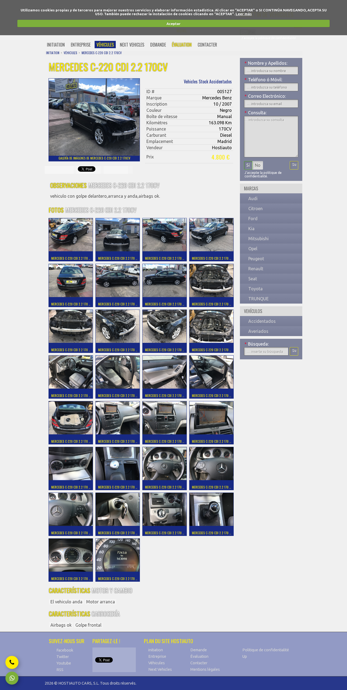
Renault (255, 268)
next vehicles (132, 44)
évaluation (182, 44)
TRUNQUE (258, 298)
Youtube (63, 663)
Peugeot (256, 258)
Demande (198, 650)
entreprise (81, 44)
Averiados (258, 331)
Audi (253, 198)
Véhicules (156, 663)
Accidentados (262, 321)
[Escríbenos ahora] (11, 678)
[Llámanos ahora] (11, 662)
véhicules (105, 44)
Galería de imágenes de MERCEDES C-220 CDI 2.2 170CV (94, 158)
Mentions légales (205, 669)
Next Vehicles (160, 669)
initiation (56, 44)
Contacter (198, 663)
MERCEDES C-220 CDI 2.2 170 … (71, 258)
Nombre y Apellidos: (266, 63)
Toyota (255, 288)
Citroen (255, 208)
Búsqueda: (257, 343)
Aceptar (173, 23)
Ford (253, 218)
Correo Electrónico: (265, 96)
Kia (251, 228)
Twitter (62, 657)
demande (158, 44)
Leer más (244, 14)
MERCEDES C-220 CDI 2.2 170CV (102, 53)
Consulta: (255, 112)
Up (244, 656)
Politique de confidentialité (265, 650)
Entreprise (157, 656)
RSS (59, 670)
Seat (252, 278)
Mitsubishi (258, 238)
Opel (252, 248)
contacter (207, 44)
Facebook (64, 650)
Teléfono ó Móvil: (263, 79)
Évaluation (199, 656)
